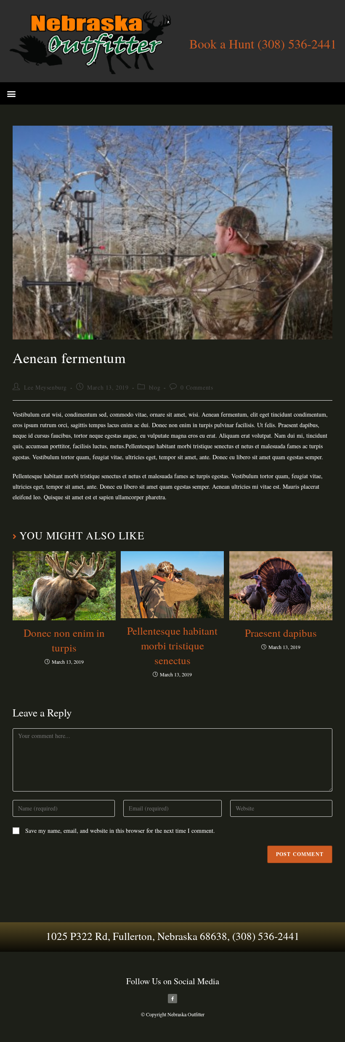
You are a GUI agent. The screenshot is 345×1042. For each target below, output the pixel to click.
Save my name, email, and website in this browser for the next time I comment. (120, 831)
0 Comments (196, 387)
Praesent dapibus (281, 633)
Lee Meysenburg (45, 387)
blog (154, 387)
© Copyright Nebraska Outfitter (172, 1014)
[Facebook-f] (172, 998)
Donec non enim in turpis (64, 640)
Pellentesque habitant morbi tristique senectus (172, 645)
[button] (11, 93)
